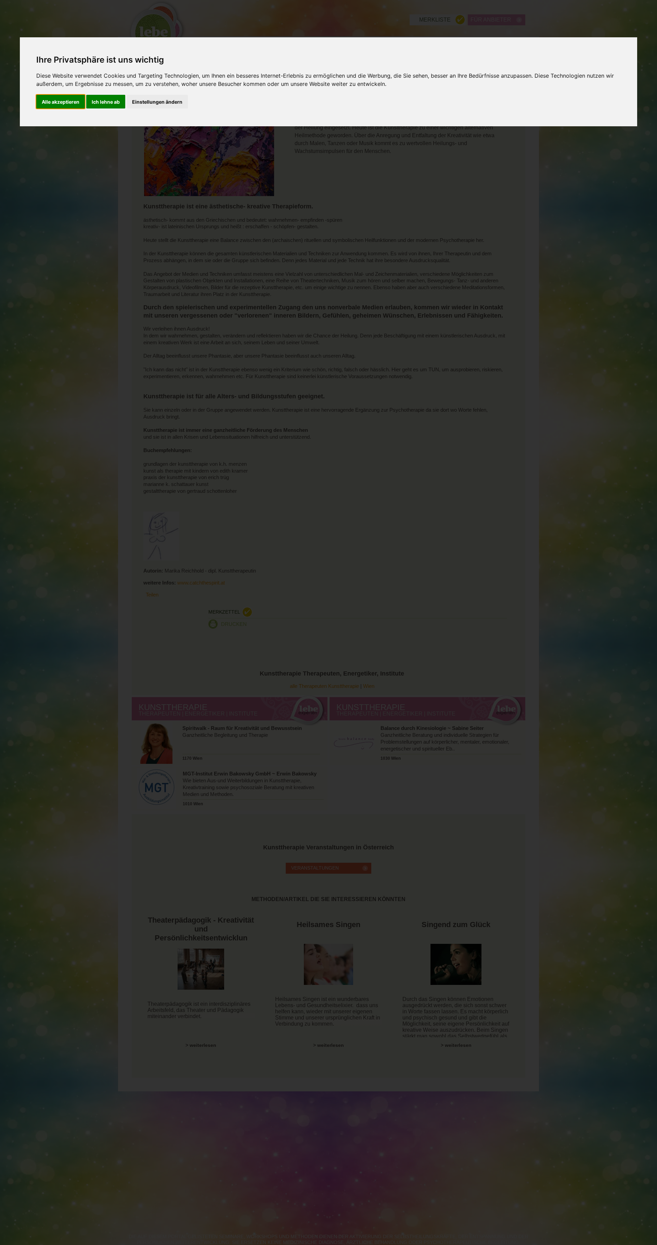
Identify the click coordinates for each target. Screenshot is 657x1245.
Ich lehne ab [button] (106, 102)
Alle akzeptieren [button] (60, 102)
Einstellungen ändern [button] (157, 102)
